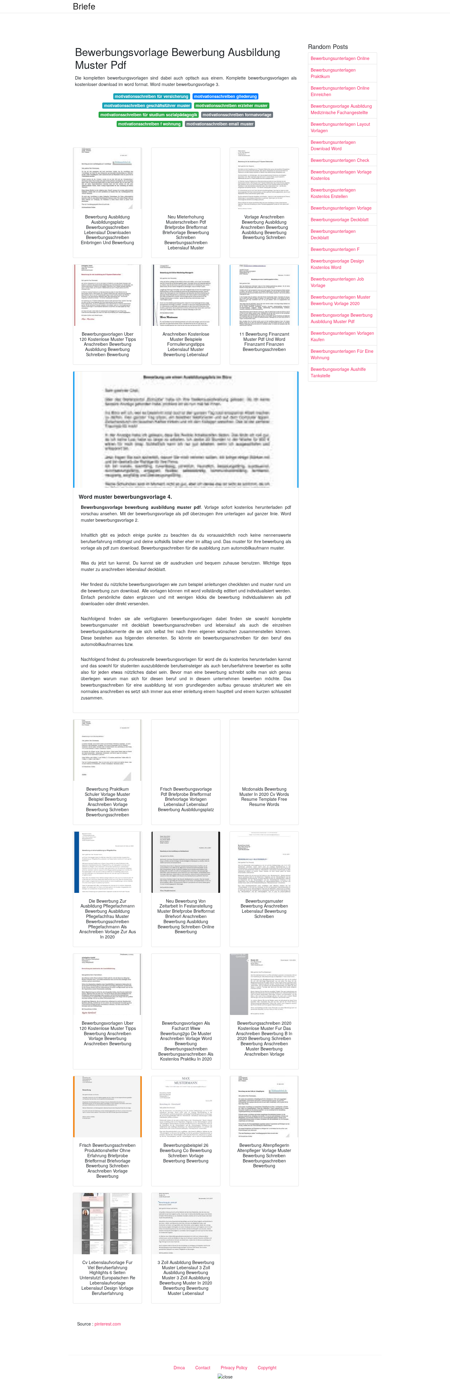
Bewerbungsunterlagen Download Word (333, 145)
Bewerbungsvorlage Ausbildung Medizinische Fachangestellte (341, 109)
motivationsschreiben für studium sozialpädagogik (148, 114)
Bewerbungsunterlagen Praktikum (333, 73)
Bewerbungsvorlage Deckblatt (340, 219)
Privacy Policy (234, 1367)
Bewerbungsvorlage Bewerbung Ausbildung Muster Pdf (342, 318)
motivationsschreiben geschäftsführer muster (147, 105)
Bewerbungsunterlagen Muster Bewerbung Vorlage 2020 (340, 300)
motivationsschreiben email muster (219, 124)
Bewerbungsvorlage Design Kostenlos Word (337, 264)
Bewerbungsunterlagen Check (340, 160)
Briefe (84, 5)
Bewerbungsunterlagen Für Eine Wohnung (342, 354)
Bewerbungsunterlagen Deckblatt (333, 234)
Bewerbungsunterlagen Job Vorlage (337, 282)
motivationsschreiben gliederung (225, 96)
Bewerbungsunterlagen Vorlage (341, 208)
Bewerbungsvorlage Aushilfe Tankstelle (338, 372)
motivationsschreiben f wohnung (149, 124)
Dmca (179, 1367)
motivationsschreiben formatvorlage (237, 114)
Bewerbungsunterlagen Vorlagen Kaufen (342, 336)
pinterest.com (108, 1324)
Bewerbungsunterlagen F (335, 249)
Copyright (267, 1367)
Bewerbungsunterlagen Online (340, 58)
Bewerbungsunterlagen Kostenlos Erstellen (333, 193)
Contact (202, 1367)
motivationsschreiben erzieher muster (232, 105)
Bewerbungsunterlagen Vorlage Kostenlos (341, 175)
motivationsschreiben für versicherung (151, 96)
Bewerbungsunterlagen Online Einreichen (340, 91)
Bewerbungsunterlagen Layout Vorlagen (340, 127)
